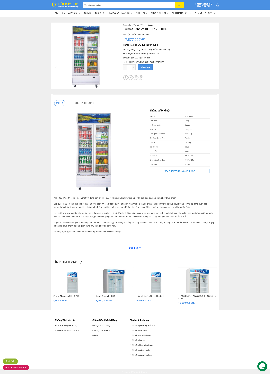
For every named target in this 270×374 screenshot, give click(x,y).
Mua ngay (145, 67)
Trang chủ (127, 25)
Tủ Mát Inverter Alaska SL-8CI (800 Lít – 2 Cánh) (197, 297)
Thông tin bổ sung (83, 103)
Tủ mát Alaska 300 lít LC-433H (150, 296)
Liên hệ (95, 335)
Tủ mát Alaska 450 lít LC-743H (66, 296)
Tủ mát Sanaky (147, 25)
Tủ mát (136, 25)
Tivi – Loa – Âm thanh (66, 13)
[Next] (217, 289)
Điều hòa (140, 13)
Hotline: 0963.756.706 (15, 367)
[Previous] (52, 289)
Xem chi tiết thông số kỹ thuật (180, 171)
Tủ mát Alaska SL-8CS (104, 296)
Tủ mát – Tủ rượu (204, 13)
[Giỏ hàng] (217, 5)
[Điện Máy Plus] (65, 5)
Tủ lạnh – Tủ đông (94, 13)
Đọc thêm (134, 248)
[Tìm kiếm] (179, 5)
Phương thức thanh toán (102, 330)
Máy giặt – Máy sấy (119, 13)
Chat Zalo (10, 361)
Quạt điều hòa (158, 13)
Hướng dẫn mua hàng (101, 325)
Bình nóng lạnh (180, 13)
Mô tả (59, 103)
